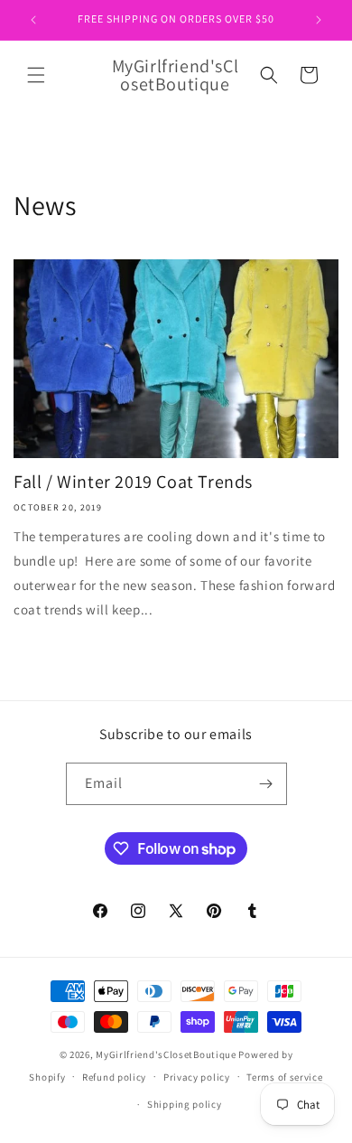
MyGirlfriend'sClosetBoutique (166, 1054)
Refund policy (114, 1077)
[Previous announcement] (33, 20)
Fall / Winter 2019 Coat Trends (133, 481)
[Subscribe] (266, 784)
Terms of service (284, 1077)
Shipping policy (184, 1104)
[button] (36, 75)
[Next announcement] (318, 20)
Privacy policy (196, 1077)
